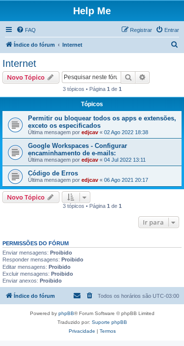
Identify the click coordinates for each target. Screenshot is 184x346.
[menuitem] (26, 30)
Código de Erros (53, 173)
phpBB (66, 313)
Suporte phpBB (109, 322)
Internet (19, 63)
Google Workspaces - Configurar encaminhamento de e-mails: (77, 149)
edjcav (89, 132)
